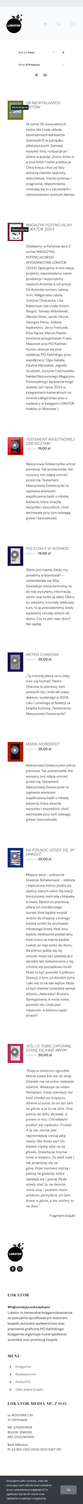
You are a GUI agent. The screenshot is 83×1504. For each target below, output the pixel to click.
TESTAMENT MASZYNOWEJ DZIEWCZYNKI (50, 441)
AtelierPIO (22, 1382)
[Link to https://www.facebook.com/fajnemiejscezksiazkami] (13, 1269)
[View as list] (45, 75)
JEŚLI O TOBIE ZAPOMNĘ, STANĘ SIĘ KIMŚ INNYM (49, 1048)
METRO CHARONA (42, 654)
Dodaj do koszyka (16, 443)
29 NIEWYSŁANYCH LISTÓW (43, 105)
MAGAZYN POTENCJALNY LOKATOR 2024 (49, 227)
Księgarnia (23, 1367)
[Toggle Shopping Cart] (45, 24)
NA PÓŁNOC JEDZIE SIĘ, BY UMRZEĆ (50, 852)
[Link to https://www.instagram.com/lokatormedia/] (20, 1269)
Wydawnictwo (25, 1374)
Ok (68, 1490)
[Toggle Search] (59, 24)
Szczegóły (18, 111)
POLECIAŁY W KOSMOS (47, 548)
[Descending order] (63, 52)
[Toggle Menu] (74, 24)
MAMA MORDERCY (43, 744)
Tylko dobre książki (29, 1389)
